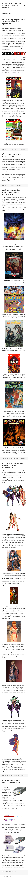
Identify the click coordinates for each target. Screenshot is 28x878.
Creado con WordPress (6, 876)
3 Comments (22, 458)
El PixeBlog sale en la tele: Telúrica (12, 155)
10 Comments (22, 149)
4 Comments (18, 185)
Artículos (12, 458)
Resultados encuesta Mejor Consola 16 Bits (11, 781)
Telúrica (21, 177)
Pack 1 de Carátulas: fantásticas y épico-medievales (11, 192)
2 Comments (22, 775)
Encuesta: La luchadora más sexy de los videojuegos (12, 465)
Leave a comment (6, 872)
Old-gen (12, 149)
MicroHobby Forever (16, 69)
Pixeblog (16, 149)
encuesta (13, 167)
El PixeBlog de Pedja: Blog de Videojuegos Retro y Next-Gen (11, 5)
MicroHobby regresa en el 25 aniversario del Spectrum (14, 21)
